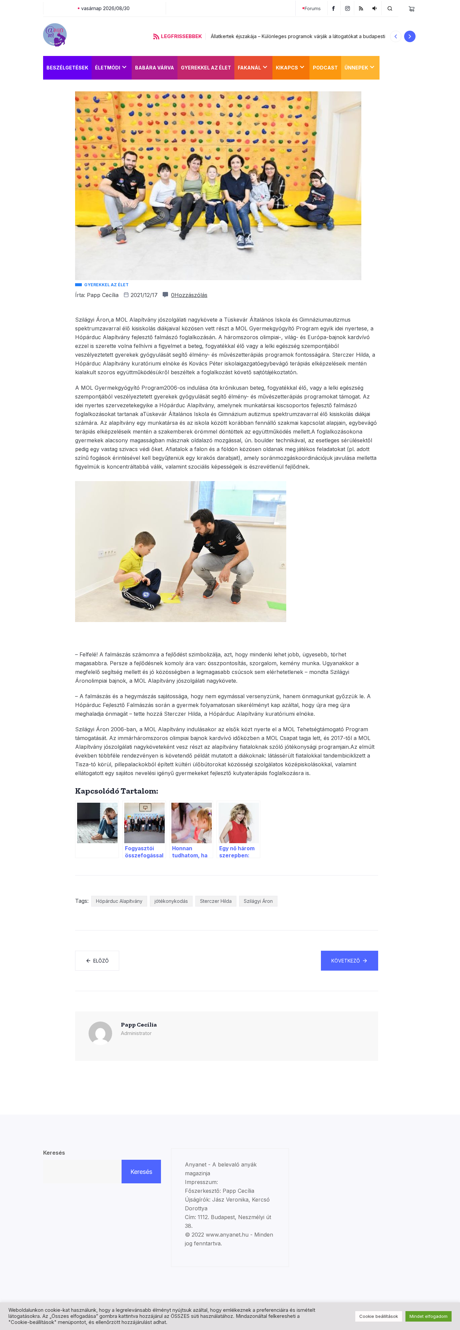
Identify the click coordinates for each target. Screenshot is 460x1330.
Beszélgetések (67, 67)
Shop (390, 67)
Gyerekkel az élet (206, 67)
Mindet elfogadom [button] (428, 1316)
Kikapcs (287, 67)
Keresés (54, 1152)
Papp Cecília (103, 295)
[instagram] (348, 8)
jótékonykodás (171, 901)
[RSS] (362, 8)
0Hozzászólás (189, 295)
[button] (395, 36)
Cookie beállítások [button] (378, 1316)
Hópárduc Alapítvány (119, 901)
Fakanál (249, 67)
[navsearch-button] (390, 8)
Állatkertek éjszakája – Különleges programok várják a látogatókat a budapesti (298, 36)
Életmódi (107, 67)
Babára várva (154, 67)
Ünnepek (356, 67)
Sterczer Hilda (216, 901)
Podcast (325, 67)
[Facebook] (334, 8)
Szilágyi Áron (258, 901)
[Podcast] (375, 8)
